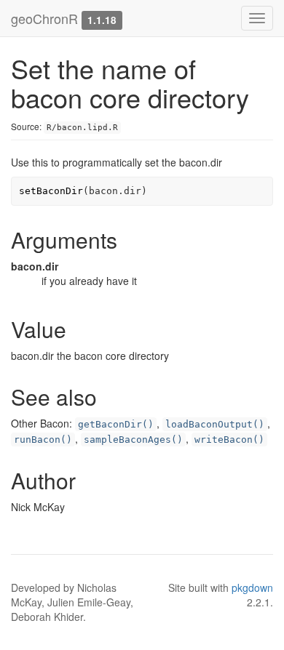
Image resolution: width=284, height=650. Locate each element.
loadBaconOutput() (214, 424)
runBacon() (43, 439)
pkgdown (252, 587)
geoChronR (44, 18)
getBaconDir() (116, 424)
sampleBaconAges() (133, 439)
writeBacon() (229, 439)
